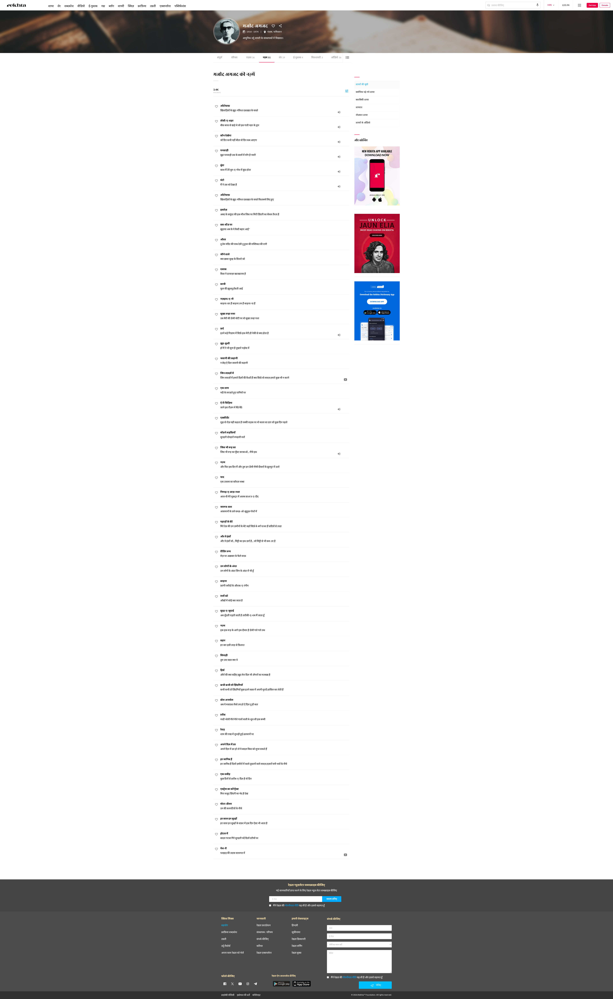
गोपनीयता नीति (292, 905)
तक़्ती (153, 6)
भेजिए (378, 985)
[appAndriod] (281, 984)
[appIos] (301, 984)
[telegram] (255, 983)
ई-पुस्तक (298, 58)
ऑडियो (336, 58)
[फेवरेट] (273, 26)
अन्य (192, 6)
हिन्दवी (295, 925)
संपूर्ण (219, 58)
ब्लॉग (111, 6)
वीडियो (81, 6)
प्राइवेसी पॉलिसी (227, 995)
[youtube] (240, 983)
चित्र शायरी (317, 58)
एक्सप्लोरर (165, 6)
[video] (345, 379)
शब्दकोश (69, 6)
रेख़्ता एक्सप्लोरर (264, 952)
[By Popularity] (346, 90)
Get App (592, 5)
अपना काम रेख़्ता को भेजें (232, 952)
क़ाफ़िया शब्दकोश (229, 932)
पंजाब (269, 32)
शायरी (121, 6)
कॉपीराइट (256, 995)
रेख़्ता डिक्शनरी (299, 939)
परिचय (234, 58)
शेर (282, 58)
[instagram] (247, 983)
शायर (51, 6)
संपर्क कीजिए (263, 939)
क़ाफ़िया (142, 6)
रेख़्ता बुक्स (296, 952)
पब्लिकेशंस (180, 6)
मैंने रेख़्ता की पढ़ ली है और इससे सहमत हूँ (299, 905)
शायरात (359, 107)
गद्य (103, 6)
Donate (605, 5)
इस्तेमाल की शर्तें (243, 995)
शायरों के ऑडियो (363, 122)
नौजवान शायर (362, 115)
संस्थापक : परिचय (265, 932)
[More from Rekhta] (579, 5)
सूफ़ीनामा (296, 932)
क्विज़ (131, 6)
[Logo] (16, 6)
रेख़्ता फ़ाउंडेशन (264, 925)
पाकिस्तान (277, 32)
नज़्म (267, 58)
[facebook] (224, 983)
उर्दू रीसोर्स (225, 946)
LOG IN (565, 5)
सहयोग (224, 925)
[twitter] (232, 983)
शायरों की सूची (362, 84)
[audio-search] (537, 5)
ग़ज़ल (250, 58)
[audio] (339, 112)
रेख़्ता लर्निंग (297, 946)
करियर (260, 946)
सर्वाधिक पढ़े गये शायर (365, 92)
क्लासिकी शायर (362, 99)
